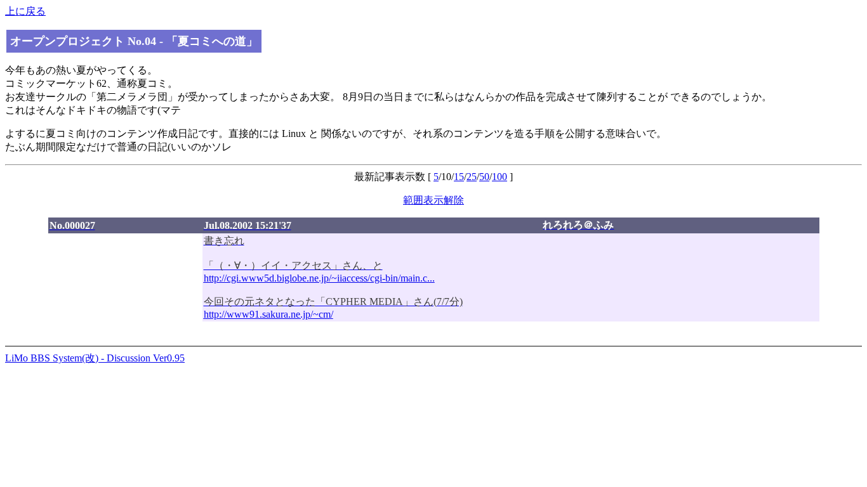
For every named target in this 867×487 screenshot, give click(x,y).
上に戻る (25, 11)
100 (499, 176)
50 (484, 176)
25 (472, 176)
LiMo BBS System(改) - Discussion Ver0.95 (309, 291)
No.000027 (72, 225)
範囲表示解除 (433, 200)
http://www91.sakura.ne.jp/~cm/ (268, 314)
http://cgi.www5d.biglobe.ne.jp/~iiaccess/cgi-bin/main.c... (319, 278)
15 (459, 176)
